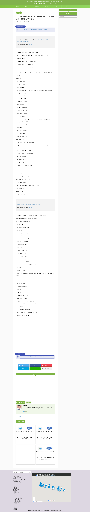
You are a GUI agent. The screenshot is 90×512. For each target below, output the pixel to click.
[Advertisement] (35, 388)
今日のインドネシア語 (21, 417)
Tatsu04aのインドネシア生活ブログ (45, 3)
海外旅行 (17, 6)
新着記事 (15, 478)
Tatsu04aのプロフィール (18, 475)
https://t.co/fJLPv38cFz (43, 39)
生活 (66, 6)
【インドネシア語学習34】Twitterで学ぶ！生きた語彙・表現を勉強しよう (35, 29)
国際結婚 (37, 6)
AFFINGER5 (60, 510)
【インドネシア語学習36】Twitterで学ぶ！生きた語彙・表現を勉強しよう (35, 356)
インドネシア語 (19, 416)
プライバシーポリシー (18, 477)
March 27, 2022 (32, 44)
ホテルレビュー (27, 6)
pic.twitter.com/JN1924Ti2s (23, 41)
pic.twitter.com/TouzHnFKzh (33, 204)
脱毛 (56, 6)
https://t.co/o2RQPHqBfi (22, 204)
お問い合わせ (16, 476)
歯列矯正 (46, 6)
